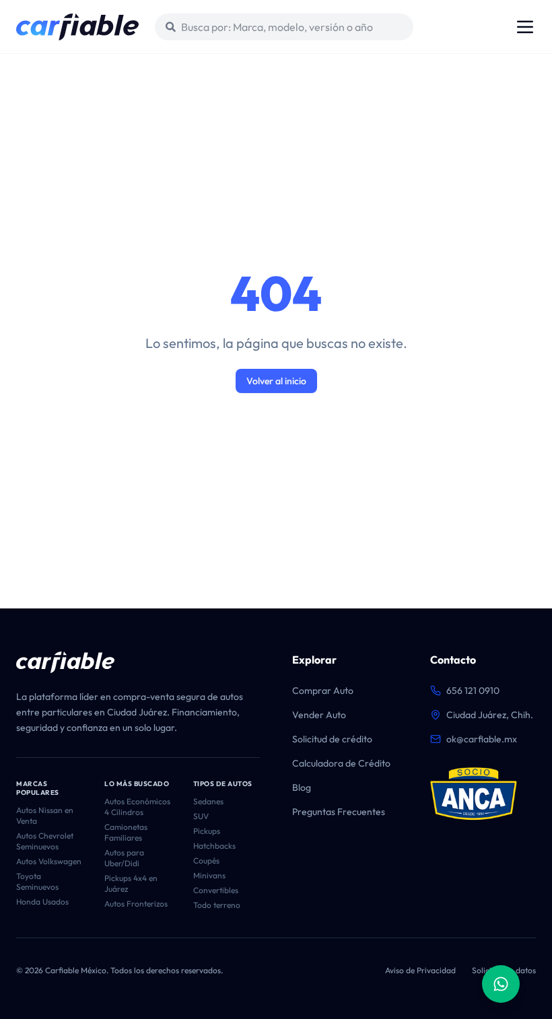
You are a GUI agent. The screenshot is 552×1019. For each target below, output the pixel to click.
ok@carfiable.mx (481, 739)
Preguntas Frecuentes (338, 812)
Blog (301, 787)
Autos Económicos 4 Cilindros (137, 806)
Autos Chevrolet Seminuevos (44, 841)
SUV (201, 816)
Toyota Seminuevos (37, 881)
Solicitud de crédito (332, 739)
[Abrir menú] (525, 27)
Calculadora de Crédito (341, 763)
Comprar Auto (322, 690)
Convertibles (215, 890)
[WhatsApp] (501, 984)
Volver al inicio (276, 381)
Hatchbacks (214, 846)
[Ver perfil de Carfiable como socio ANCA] (473, 794)
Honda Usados (42, 902)
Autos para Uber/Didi (124, 857)
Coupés (206, 860)
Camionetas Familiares (125, 832)
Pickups (206, 831)
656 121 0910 (472, 690)
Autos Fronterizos (136, 904)
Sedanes (208, 801)
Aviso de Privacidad (420, 970)
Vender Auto (319, 715)
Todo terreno (216, 905)
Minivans (209, 875)
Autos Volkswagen (48, 861)
